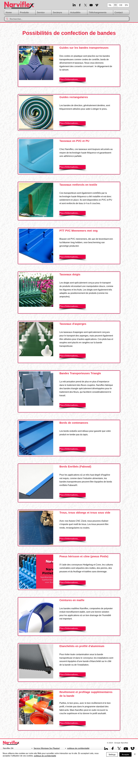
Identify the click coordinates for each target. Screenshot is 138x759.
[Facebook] (80, 5)
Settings (112, 754)
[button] (43, 12)
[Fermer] (134, 754)
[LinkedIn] (74, 5)
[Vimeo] (97, 5)
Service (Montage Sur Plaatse (46, 748)
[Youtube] (91, 5)
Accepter (125, 754)
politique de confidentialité (45, 755)
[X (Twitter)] (85, 5)
